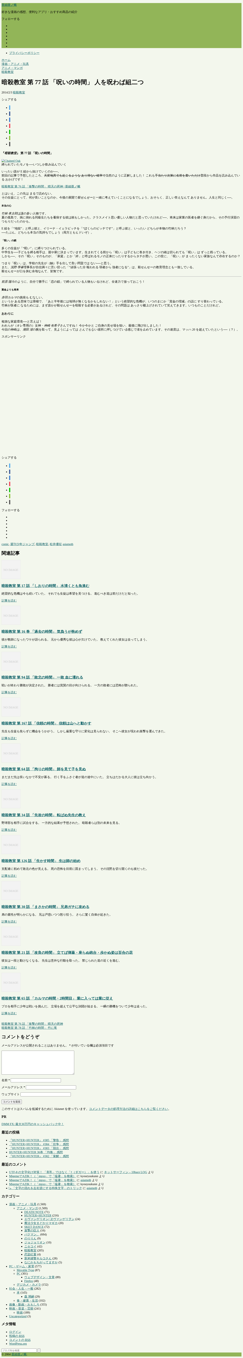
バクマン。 (31, 1234)
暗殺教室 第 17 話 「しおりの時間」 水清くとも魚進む (45, 586)
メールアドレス (13, 1087)
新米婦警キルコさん (38, 1258)
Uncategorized (18, 1316)
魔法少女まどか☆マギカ (41, 1223)
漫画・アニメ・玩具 (22, 1204)
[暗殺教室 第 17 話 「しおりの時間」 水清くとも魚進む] (11, 578)
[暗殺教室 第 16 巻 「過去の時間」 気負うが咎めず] (11, 623)
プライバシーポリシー (24, 53)
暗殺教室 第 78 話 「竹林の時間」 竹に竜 (29, 1027)
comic (5, 544)
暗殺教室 (19, 92)
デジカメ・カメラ (29, 1284)
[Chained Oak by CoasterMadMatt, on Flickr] (11, 160)
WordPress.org (18, 1343)
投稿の (16, 1335)
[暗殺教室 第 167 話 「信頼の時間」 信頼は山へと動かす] (11, 715)
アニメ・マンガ (27, 1208)
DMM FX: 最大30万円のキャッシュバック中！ (33, 1124)
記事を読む (9, 600)
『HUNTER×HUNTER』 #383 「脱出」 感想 (39, 1148)
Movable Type (25, 1270)
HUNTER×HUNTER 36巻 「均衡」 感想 (36, 1152)
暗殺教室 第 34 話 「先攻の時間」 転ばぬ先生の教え (44, 815)
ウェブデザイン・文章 (39, 1277)
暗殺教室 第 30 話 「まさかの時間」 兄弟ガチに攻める (45, 907)
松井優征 (56, 544)
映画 (20, 1312)
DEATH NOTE (34, 1212)
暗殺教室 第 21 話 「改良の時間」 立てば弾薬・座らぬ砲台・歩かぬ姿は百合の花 (67, 953)
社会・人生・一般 (21, 1288)
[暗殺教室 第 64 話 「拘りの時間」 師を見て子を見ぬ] (11, 761)
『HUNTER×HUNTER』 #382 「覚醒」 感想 (39, 1156)
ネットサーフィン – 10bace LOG (125, 1172)
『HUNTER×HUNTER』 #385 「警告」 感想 (39, 1140)
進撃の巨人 (31, 1230)
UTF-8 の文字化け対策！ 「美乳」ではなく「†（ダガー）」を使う (54, 1172)
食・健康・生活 (27, 1300)
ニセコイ (30, 1246)
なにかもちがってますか (41, 1262)
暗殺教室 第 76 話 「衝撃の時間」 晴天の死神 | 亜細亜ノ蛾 (41, 186)
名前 (6, 1080)
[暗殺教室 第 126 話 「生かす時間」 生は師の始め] (11, 853)
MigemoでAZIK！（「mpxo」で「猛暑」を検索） (42, 1176)
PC (19, 1273)
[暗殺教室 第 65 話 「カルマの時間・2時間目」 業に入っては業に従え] (11, 990)
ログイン (15, 1331)
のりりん (30, 1238)
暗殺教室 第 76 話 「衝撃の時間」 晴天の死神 (32, 1023)
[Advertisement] (115, 396)
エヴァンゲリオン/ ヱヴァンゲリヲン (49, 1219)
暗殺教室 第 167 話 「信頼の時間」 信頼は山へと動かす (46, 723)
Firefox (28, 1281)
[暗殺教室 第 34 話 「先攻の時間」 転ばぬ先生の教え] (11, 807)
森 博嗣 (29, 1296)
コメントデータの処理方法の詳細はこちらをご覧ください (128, 1108)
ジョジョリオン (35, 1242)
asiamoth (68, 544)
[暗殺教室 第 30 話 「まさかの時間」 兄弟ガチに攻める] (11, 899)
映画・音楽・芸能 (21, 1308)
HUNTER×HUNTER (37, 1215)
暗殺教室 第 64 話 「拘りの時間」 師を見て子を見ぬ (44, 769)
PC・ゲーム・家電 (21, 1266)
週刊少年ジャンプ (22, 544)
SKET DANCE (34, 1226)
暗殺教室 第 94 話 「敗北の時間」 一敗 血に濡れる (42, 677)
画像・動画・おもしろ (24, 1304)
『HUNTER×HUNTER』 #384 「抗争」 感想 (39, 1144)
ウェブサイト (11, 1094)
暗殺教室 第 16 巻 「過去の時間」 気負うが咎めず (42, 632)
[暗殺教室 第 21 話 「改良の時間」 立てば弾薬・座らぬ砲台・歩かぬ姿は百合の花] (11, 944)
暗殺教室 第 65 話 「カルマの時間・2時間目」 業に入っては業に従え (57, 998)
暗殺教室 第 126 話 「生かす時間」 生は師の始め (41, 861)
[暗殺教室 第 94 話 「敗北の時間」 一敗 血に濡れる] (11, 669)
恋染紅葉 (30, 1254)
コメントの (20, 1339)
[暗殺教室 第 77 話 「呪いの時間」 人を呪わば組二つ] (9, 120)
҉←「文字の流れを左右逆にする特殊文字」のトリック (45, 1188)
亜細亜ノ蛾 (9, 4)
